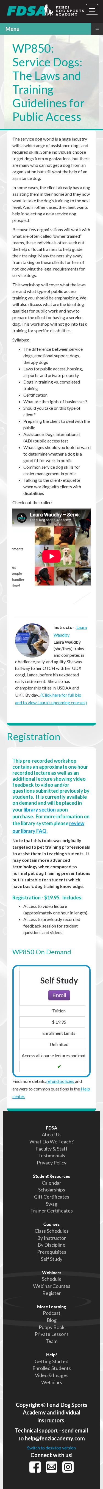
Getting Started (51, 1361)
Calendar (51, 1183)
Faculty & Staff (51, 1149)
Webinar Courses (51, 1286)
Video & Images (51, 1375)
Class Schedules (52, 1231)
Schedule (52, 1279)
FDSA (51, 1127)
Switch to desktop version (51, 1447)
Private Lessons (52, 1334)
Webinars (51, 1272)
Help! (51, 1354)
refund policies (60, 1081)
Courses (51, 1224)
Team (51, 1341)
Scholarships (51, 1190)
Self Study (51, 1259)
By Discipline (51, 1245)
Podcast (51, 1313)
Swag (51, 1204)
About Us (52, 1134)
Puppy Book (52, 1327)
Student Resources (51, 1176)
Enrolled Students (51, 1368)
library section (40, 810)
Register (51, 1293)
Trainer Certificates (51, 1211)
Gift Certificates (51, 1197)
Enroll (59, 995)
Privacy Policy (51, 1163)
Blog (52, 1320)
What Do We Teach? (51, 1142)
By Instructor (51, 1238)
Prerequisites (51, 1252)
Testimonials (51, 1155)
